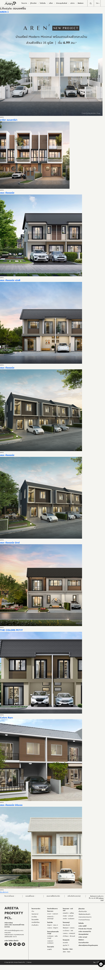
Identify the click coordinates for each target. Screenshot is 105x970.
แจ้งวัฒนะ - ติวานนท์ (69, 936)
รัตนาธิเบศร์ (66, 925)
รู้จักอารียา (82, 909)
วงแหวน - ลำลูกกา (52, 928)
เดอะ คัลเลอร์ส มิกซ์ (10, 542)
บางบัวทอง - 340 (68, 931)
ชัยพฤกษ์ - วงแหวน (68, 928)
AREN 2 (4, 12)
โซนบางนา (50, 911)
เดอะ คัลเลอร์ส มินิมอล (11, 805)
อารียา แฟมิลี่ (82, 926)
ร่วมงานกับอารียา (84, 943)
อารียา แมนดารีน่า (8, 120)
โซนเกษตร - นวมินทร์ (68, 910)
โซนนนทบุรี (66, 922)
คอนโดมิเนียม (36, 922)
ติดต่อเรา (81, 940)
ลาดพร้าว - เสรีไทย (68, 913)
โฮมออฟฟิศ (35, 920)
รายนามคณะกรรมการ (85, 917)
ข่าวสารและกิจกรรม (84, 920)
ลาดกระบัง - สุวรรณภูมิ (50, 918)
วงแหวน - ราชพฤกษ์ (69, 933)
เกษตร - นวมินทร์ (68, 916)
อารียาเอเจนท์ (101, 899)
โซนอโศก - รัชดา (68, 949)
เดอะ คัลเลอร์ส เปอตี (10, 280)
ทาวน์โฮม (34, 917)
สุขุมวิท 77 (66, 945)
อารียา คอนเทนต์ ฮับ (85, 932)
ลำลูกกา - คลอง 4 (52, 925)
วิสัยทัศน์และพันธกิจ (84, 914)
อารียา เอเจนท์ (83, 937)
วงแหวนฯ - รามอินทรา (50, 942)
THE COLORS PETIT (11, 630)
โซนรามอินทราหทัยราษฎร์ (53, 933)
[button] (97, 3)
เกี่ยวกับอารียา (83, 911)
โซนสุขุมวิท (66, 940)
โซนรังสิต (50, 922)
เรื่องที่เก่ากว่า (4, 892)
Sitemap (29, 962)
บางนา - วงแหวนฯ (52, 914)
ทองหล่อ (65, 943)
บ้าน (33, 911)
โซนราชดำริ (50, 947)
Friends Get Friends (85, 929)
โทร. (97, 962)
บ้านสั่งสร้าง (35, 925)
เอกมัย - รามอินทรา (68, 919)
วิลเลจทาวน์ (35, 914)
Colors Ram (6, 717)
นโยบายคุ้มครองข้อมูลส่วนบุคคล (88, 945)
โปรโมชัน (81, 923)
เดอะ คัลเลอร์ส (7, 193)
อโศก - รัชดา (66, 952)
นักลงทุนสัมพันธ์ (83, 934)
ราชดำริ (49, 949)
